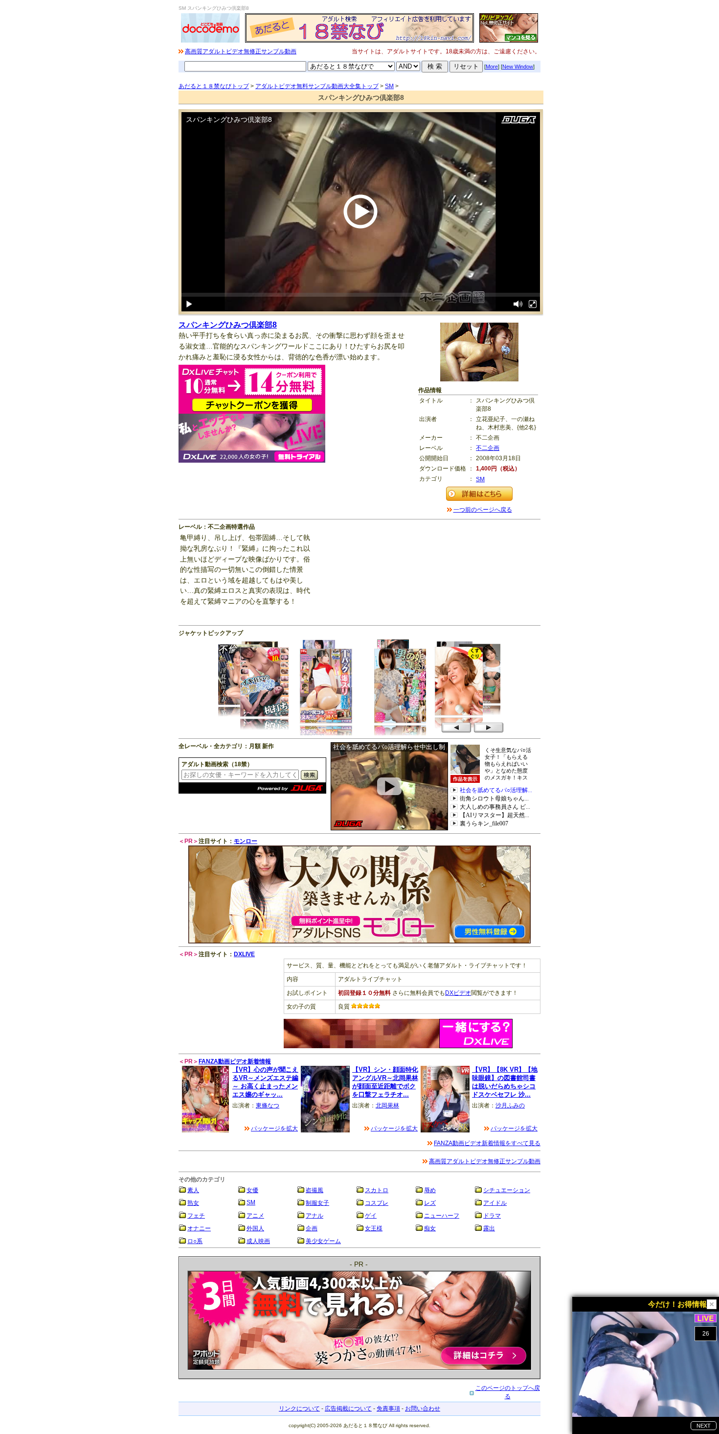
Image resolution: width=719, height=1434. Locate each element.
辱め (430, 1190)
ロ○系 (194, 1241)
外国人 (255, 1228)
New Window (517, 67)
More (492, 67)
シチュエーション (506, 1190)
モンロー (245, 841)
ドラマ (492, 1215)
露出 (489, 1228)
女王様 (373, 1228)
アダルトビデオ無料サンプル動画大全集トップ (317, 86)
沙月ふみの (510, 1105)
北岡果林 (387, 1105)
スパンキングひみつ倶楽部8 (228, 325)
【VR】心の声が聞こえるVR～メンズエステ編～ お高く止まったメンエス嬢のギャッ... (265, 1082)
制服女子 (317, 1202)
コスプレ (376, 1202)
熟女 (193, 1202)
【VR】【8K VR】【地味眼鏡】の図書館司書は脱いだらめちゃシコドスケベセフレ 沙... (505, 1082)
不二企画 (487, 448)
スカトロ (376, 1190)
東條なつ (267, 1105)
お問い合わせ (422, 1408)
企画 (311, 1228)
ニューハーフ (441, 1215)
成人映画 (258, 1241)
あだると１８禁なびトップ (214, 86)
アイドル (495, 1202)
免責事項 (388, 1408)
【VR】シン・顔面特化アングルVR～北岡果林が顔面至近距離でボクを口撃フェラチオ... (385, 1082)
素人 (193, 1190)
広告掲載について (348, 1408)
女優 (252, 1190)
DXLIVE (244, 954)
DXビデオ (458, 992)
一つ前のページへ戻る (482, 509)
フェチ (196, 1215)
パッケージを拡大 (274, 1128)
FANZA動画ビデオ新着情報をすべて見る (487, 1143)
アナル (314, 1215)
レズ (430, 1202)
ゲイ (371, 1215)
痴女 (430, 1228)
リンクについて (299, 1408)
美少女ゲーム (323, 1241)
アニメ (255, 1215)
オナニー (199, 1228)
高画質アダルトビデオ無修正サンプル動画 (240, 51)
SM (389, 86)
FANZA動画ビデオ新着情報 (235, 1061)
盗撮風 (314, 1190)
